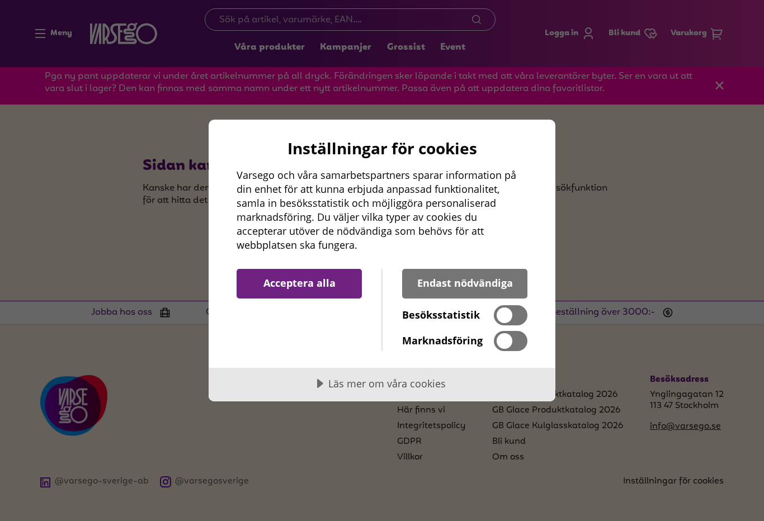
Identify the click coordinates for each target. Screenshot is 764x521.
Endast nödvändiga (465, 283)
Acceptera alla (299, 283)
